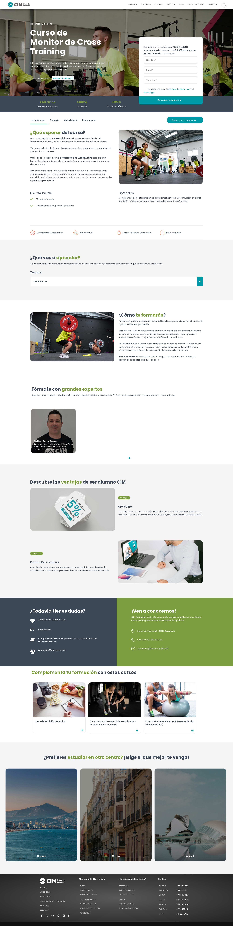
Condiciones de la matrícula (52, 901)
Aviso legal (149, 92)
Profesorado (89, 120)
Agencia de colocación (90, 908)
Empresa (158, 4)
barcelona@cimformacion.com (153, 648)
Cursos (131, 4)
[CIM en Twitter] (46, 915)
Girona (162, 895)
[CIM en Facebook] (42, 915)
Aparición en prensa (88, 895)
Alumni (82, 885)
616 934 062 (156, 639)
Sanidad (122, 899)
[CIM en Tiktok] (68, 915)
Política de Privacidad (179, 89)
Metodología (71, 120)
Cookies (43, 887)
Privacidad (45, 896)
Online (161, 914)
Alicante (162, 885)
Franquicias (85, 913)
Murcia (162, 900)
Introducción (38, 120)
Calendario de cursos (129, 908)
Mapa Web (44, 906)
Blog (181, 4)
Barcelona (163, 890)
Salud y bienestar (126, 890)
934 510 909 (143, 639)
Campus (211, 4)
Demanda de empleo (88, 904)
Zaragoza (163, 909)
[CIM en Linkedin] (63, 915)
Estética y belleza (126, 904)
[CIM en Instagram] (58, 915)
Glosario (44, 910)
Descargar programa (182, 120)
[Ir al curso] (83, 730)
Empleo (170, 4)
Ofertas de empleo (87, 899)
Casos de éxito (86, 890)
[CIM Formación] (18, 4)
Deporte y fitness (126, 895)
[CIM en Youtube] (52, 915)
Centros (145, 4)
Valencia (162, 904)
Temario (54, 120)
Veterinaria (124, 885)
